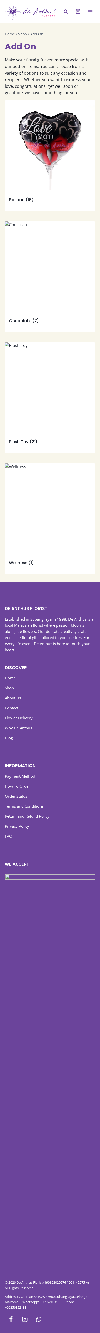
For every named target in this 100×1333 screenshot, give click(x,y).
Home (10, 677)
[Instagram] (25, 1319)
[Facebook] (11, 1319)
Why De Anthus (18, 727)
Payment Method (20, 776)
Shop (9, 687)
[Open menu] (90, 11)
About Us (13, 697)
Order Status (16, 796)
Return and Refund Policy (27, 816)
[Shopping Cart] (78, 11)
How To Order (17, 786)
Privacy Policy (17, 826)
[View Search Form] (66, 12)
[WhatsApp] (39, 1319)
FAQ (8, 836)
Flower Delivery (19, 717)
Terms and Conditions (24, 806)
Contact (11, 707)
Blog (9, 737)
